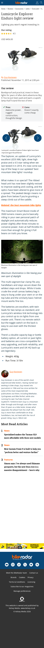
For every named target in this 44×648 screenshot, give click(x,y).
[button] (22, 140)
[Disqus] (22, 509)
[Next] (38, 138)
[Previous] (6, 138)
